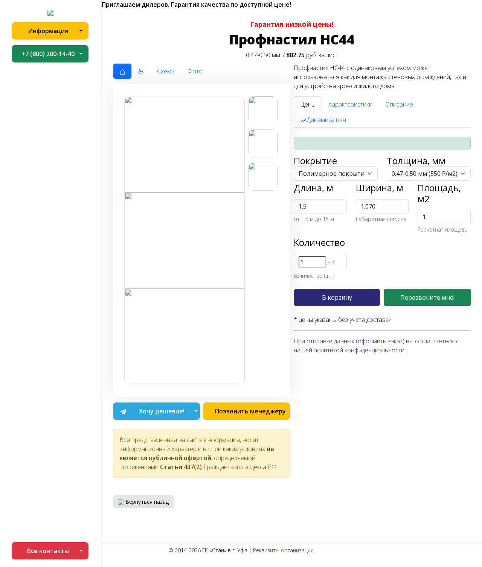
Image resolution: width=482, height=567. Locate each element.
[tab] (122, 71)
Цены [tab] (308, 104)
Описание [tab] (399, 104)
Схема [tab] (166, 71)
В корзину (337, 297)
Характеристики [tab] (350, 104)
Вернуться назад (146, 501)
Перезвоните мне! (427, 297)
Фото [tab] (195, 71)
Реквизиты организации (283, 550)
